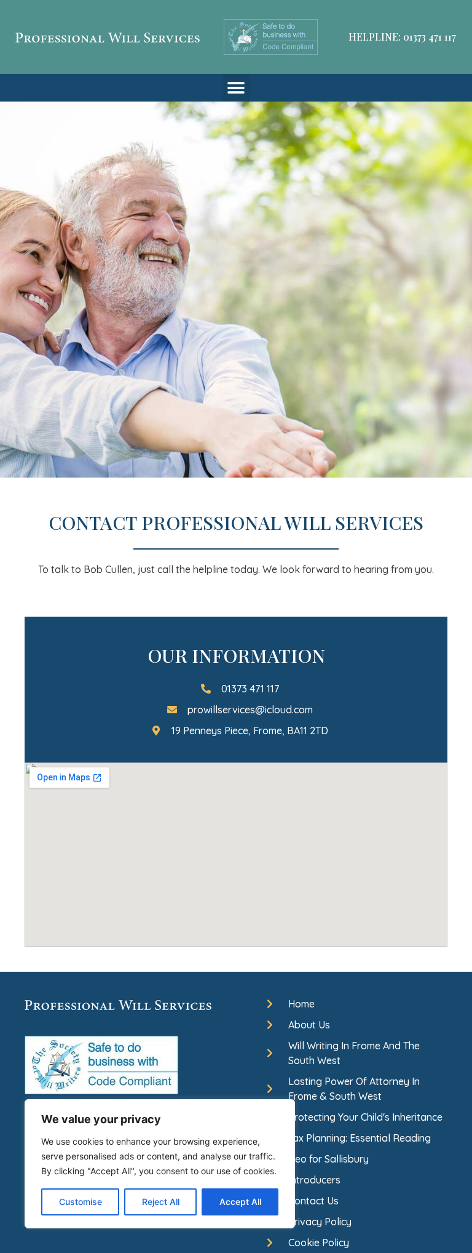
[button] (236, 88)
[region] (160, 1163)
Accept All (240, 1201)
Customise (80, 1201)
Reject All (160, 1201)
